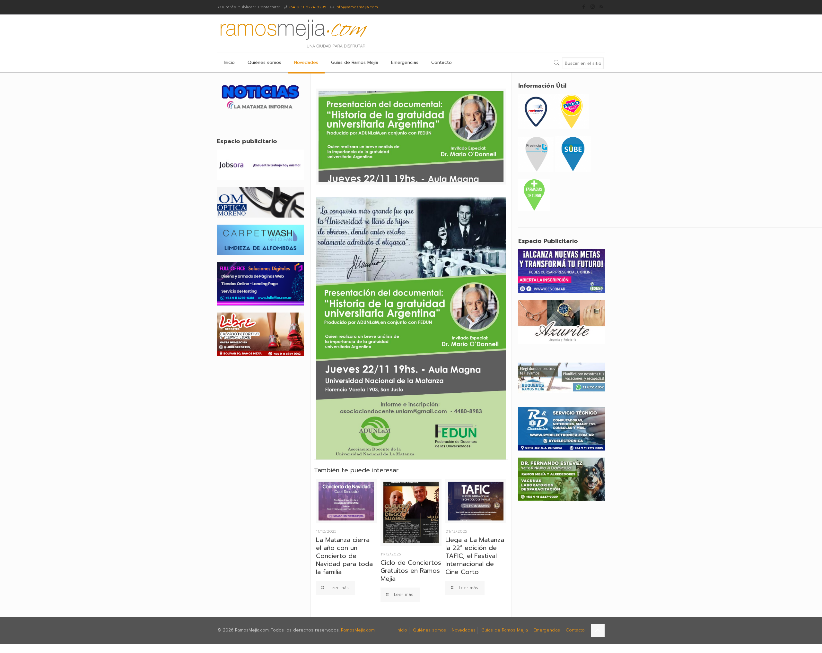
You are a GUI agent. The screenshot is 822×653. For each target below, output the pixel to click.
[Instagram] (592, 6)
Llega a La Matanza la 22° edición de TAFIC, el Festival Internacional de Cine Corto (474, 556)
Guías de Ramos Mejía (504, 630)
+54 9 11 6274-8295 (307, 7)
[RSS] (601, 6)
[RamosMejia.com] (292, 34)
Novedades (464, 630)
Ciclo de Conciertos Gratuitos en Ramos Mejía (410, 570)
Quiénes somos (429, 630)
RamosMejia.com (358, 630)
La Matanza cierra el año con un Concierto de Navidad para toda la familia (344, 556)
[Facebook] (584, 6)
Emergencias (547, 630)
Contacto (575, 630)
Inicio (402, 630)
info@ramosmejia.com (357, 7)
